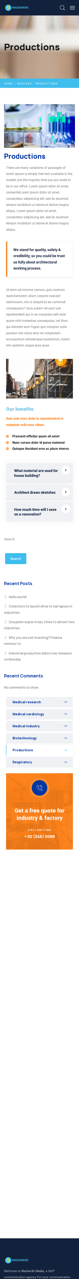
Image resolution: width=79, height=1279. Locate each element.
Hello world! (18, 597)
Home (8, 83)
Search (9, 539)
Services (24, 83)
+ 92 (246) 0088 (39, 836)
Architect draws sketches (35, 492)
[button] (39, 473)
